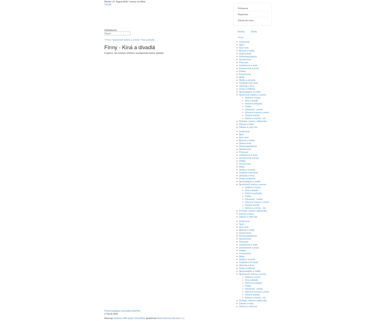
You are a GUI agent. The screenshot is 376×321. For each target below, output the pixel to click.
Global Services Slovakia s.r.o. (171, 318)
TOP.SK (107, 4)
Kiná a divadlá (147, 39)
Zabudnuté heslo (246, 20)
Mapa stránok (121, 310)
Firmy (108, 39)
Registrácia (243, 14)
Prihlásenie (243, 8)
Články (254, 31)
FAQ (138, 310)
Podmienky (109, 310)
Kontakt (132, 310)
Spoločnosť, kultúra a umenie (126, 39)
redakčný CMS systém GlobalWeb (129, 318)
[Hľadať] (104, 36)
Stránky (241, 31)
